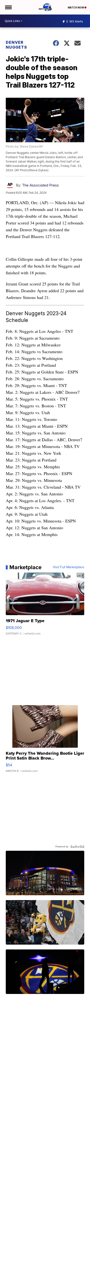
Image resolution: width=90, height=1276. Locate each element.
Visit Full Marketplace (68, 567)
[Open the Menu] (8, 7)
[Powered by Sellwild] (77, 846)
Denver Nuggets (16, 45)
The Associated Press (40, 185)
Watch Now (76, 7)
